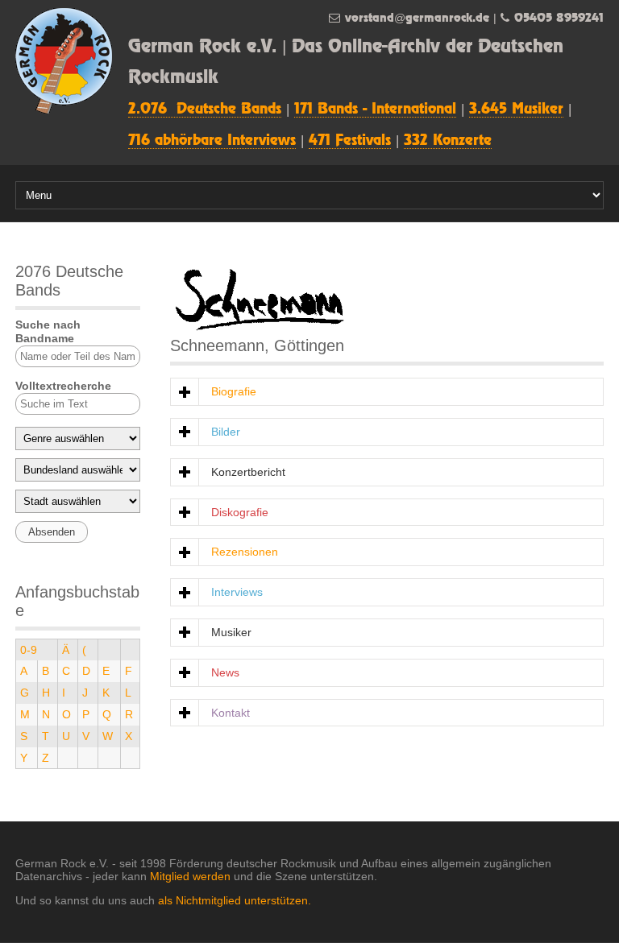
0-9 (28, 649)
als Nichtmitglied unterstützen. (234, 900)
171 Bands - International (375, 109)
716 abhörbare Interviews (212, 141)
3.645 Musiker (516, 109)
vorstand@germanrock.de (417, 18)
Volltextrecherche (63, 385)
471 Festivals (350, 141)
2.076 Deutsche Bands (204, 109)
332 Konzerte (448, 141)
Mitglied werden (190, 876)
